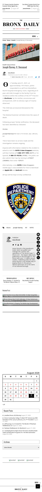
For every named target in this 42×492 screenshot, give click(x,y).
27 (26, 396)
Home (4, 40)
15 (37, 388)
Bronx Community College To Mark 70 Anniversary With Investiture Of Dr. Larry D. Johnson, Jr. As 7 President (20, 419)
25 (16, 396)
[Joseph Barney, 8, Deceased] (21, 52)
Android (19, 170)
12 (21, 388)
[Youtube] (38, 249)
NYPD (32, 228)
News (8, 40)
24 (10, 396)
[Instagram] (38, 242)
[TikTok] (38, 246)
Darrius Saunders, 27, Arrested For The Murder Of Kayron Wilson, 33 (11, 281)
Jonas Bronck (6, 8)
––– (23, 153)
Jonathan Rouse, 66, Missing (12, 415)
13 (26, 388)
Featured (9, 65)
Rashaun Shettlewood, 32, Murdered (15, 428)
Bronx (8, 228)
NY (26, 228)
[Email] (38, 253)
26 (21, 396)
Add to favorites (16, 77)
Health (13, 40)
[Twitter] (38, 238)
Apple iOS (8, 170)
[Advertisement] (21, 342)
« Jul (4, 404)
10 (10, 388)
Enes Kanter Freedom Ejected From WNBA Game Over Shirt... (30, 5)
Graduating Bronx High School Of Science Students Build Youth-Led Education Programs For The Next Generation (20, 431)
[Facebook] (38, 234)
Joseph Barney (18, 228)
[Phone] (38, 257)
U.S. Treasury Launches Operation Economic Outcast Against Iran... (11, 5)
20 (26, 392)
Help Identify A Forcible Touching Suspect (30, 281)
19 (21, 392)
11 (16, 388)
